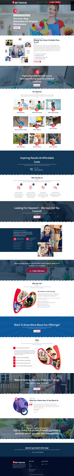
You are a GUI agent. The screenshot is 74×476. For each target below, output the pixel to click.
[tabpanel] (45, 407)
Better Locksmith (53, 147)
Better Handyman (37, 129)
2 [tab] (34, 412)
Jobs (52, 2)
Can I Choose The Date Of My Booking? (22, 357)
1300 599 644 (38, 170)
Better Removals (20, 112)
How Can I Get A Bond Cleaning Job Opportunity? (24, 365)
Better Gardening (21, 147)
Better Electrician (37, 147)
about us (41, 2)
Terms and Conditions (32, 469)
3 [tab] (35, 412)
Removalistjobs (31, 470)
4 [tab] (36, 412)
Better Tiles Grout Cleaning (21, 129)
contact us (46, 2)
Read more (36, 61)
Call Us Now (57, 2)
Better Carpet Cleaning (53, 112)
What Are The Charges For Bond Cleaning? (23, 360)
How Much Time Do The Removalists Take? (23, 363)
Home (38, 2)
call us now (36, 85)
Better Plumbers (53, 128)
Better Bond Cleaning (37, 112)
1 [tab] (33, 412)
